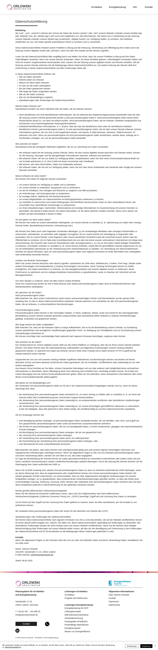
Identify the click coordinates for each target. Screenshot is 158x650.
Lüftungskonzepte (73, 611)
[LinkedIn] (17, 631)
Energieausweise (72, 628)
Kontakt (112, 598)
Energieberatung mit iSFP (76, 608)
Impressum (114, 601)
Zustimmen (146, 646)
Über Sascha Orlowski (119, 595)
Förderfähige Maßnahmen (77, 625)
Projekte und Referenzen (76, 598)
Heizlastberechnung (74, 618)
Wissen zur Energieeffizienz (77, 631)
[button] (96, 7)
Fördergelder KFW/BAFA (76, 621)
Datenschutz (114, 605)
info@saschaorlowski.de (42, 555)
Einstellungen (132, 646)
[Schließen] (155, 646)
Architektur (69, 595)
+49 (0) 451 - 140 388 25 (28, 611)
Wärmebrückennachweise (76, 615)
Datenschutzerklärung (13, 647)
